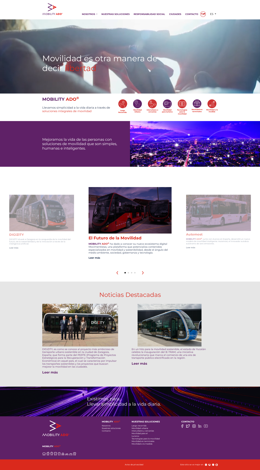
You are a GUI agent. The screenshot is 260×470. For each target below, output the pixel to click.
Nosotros (106, 425)
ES (212, 14)
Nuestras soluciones (111, 428)
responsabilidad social (149, 14)
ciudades (175, 14)
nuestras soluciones (115, 14)
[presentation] (117, 272)
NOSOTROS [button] (89, 14)
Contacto (106, 431)
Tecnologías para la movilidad (146, 438)
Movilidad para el (140, 433)
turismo (135, 436)
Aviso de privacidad (134, 464)
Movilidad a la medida (142, 444)
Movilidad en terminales (143, 441)
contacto (191, 14)
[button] (125, 272)
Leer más (13, 248)
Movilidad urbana (140, 428)
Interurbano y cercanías (143, 431)
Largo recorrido (139, 425)
